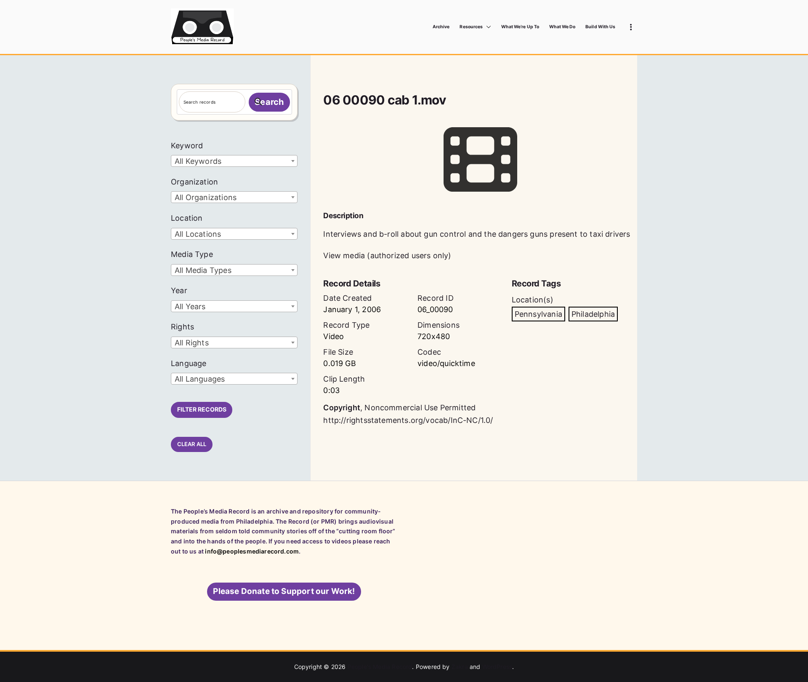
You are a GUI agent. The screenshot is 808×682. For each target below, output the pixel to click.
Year (179, 290)
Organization (194, 181)
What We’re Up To (520, 26)
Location (186, 218)
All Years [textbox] (190, 306)
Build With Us (600, 26)
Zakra (460, 666)
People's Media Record (380, 666)
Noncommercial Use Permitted (420, 407)
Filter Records (201, 409)
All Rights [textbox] (192, 342)
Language (188, 363)
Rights (182, 326)
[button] (487, 27)
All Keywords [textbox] (198, 161)
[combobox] (234, 161)
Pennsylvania (538, 314)
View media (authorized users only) (387, 255)
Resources (471, 26)
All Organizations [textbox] (206, 197)
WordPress (497, 666)
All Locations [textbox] (198, 234)
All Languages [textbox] (200, 378)
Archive (441, 26)
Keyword (187, 145)
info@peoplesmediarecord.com (252, 551)
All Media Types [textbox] (203, 270)
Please (284, 591)
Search (269, 102)
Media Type (192, 254)
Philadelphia (593, 314)
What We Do (562, 26)
